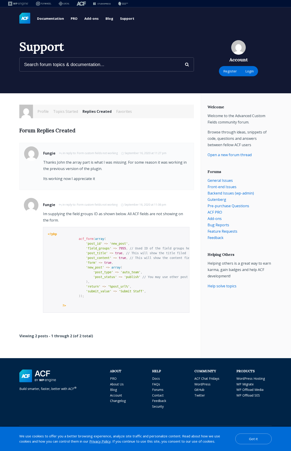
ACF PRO (215, 212)
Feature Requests (222, 231)
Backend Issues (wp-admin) (231, 193)
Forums (157, 389)
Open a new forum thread (230, 154)
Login (249, 71)
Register (230, 71)
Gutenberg (217, 199)
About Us (117, 384)
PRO (74, 18)
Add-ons (91, 18)
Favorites (124, 111)
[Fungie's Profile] (26, 111)
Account (116, 395)
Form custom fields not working (97, 153)
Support (127, 18)
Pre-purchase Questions (228, 205)
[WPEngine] (18, 3)
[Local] (64, 3)
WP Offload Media (249, 389)
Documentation (50, 18)
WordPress (202, 384)
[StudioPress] (102, 3)
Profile (43, 111)
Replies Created (97, 111)
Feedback (215, 237)
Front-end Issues (222, 186)
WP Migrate (245, 384)
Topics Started (65, 111)
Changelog (118, 401)
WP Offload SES (248, 395)
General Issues (220, 180)
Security (158, 406)
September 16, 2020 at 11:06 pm (145, 205)
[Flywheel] (43, 3)
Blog (109, 18)
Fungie (49, 153)
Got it (253, 438)
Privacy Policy (100, 441)
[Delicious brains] (123, 3)
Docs (156, 378)
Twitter (199, 395)
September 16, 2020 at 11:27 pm (145, 153)
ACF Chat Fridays (206, 378)
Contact (158, 395)
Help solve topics (222, 285)
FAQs (156, 384)
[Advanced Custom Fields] (25, 18)
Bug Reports (218, 224)
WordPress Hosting (250, 378)
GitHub (199, 389)
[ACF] (81, 3)
